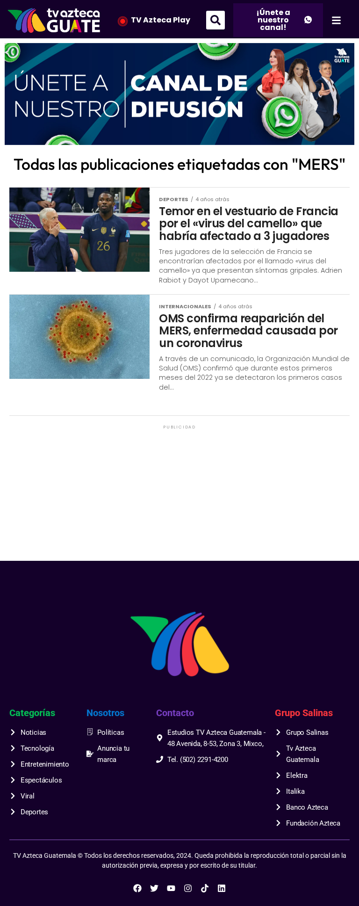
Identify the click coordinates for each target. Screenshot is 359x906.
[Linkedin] (221, 888)
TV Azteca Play (160, 19)
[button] (215, 20)
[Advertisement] (179, 496)
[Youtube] (171, 888)
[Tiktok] (204, 888)
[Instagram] (188, 888)
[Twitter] (154, 888)
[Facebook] (137, 888)
